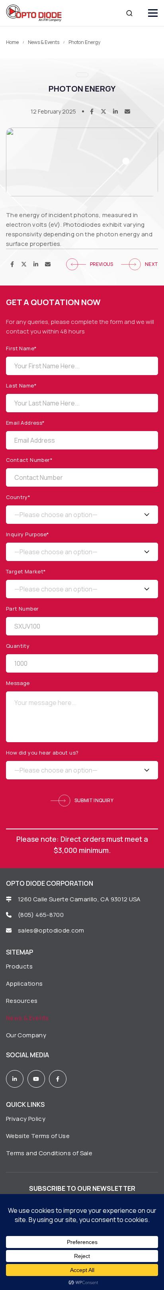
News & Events (43, 42)
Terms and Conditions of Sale (49, 1153)
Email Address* (25, 422)
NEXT (151, 264)
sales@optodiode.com (52, 930)
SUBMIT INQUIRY (93, 800)
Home (12, 42)
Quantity (17, 646)
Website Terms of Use (38, 1136)
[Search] (129, 13)
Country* (18, 497)
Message (18, 683)
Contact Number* (29, 460)
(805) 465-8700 (41, 915)
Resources (21, 1000)
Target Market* (26, 571)
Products (19, 966)
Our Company (26, 1035)
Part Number (22, 608)
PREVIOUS (101, 264)
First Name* (21, 348)
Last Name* (21, 385)
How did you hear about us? (42, 752)
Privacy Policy (25, 1118)
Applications (24, 983)
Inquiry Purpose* (27, 534)
